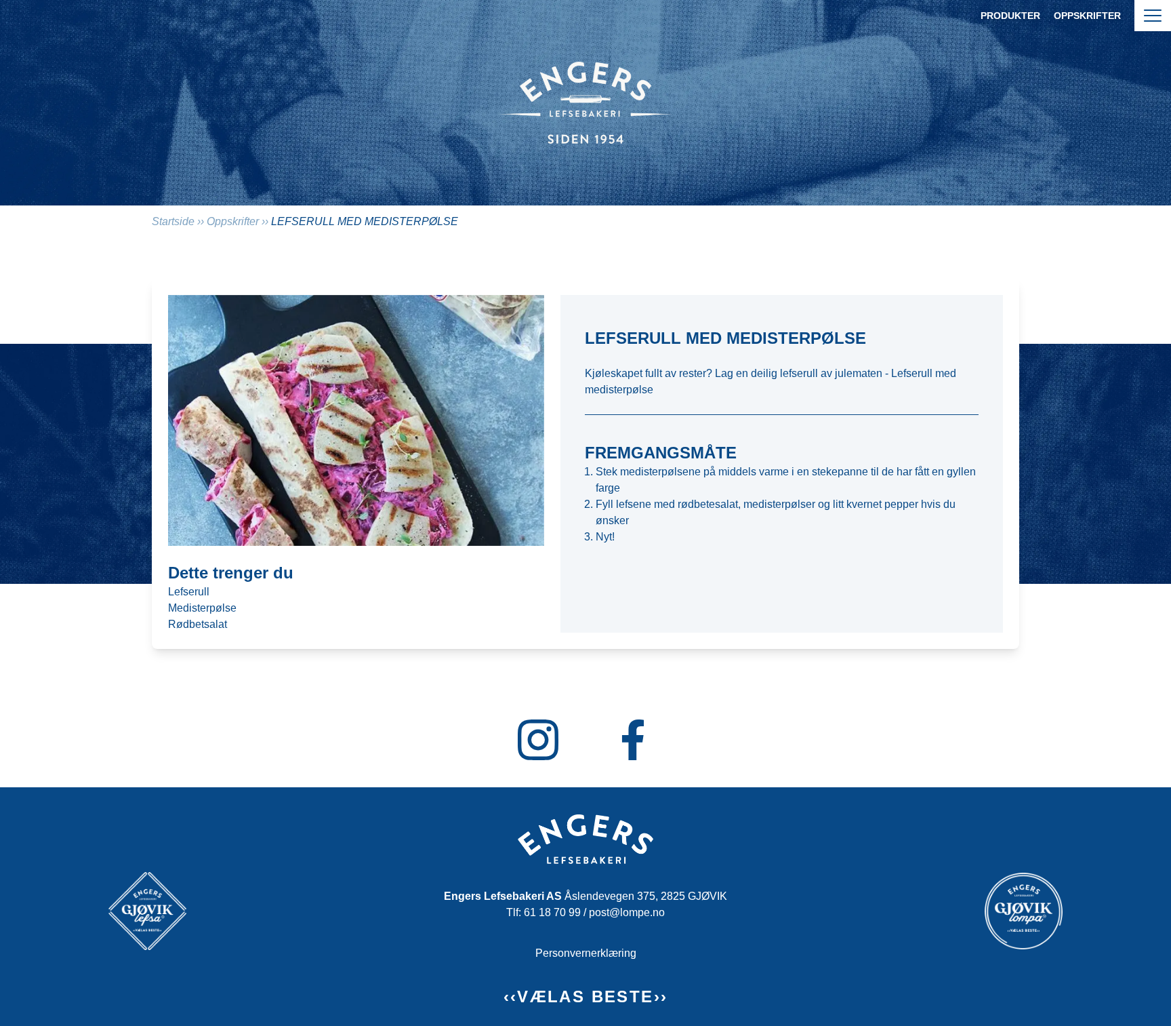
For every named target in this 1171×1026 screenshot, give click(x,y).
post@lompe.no (627, 912)
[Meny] (1152, 15)
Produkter (1010, 15)
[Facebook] (633, 739)
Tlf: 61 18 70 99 (543, 912)
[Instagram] (538, 739)
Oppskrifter (1087, 15)
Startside (173, 221)
